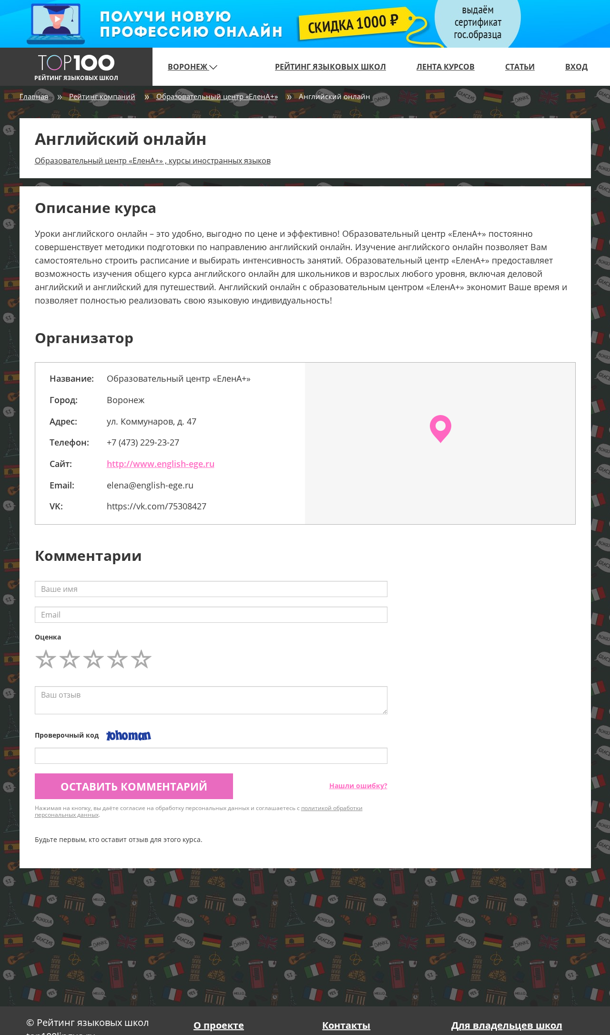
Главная (34, 96)
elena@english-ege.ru (150, 485)
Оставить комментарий (134, 786)
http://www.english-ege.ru (160, 463)
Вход (576, 66)
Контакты (346, 1025)
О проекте (218, 1025)
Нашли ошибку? (358, 785)
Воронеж (188, 66)
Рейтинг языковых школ (330, 66)
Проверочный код (67, 735)
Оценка (48, 636)
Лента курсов (446, 66)
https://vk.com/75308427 (156, 506)
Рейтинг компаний (102, 96)
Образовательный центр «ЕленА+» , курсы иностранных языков (153, 160)
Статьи (520, 66)
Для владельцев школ (506, 1025)
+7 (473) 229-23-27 (143, 442)
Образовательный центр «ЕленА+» (217, 96)
